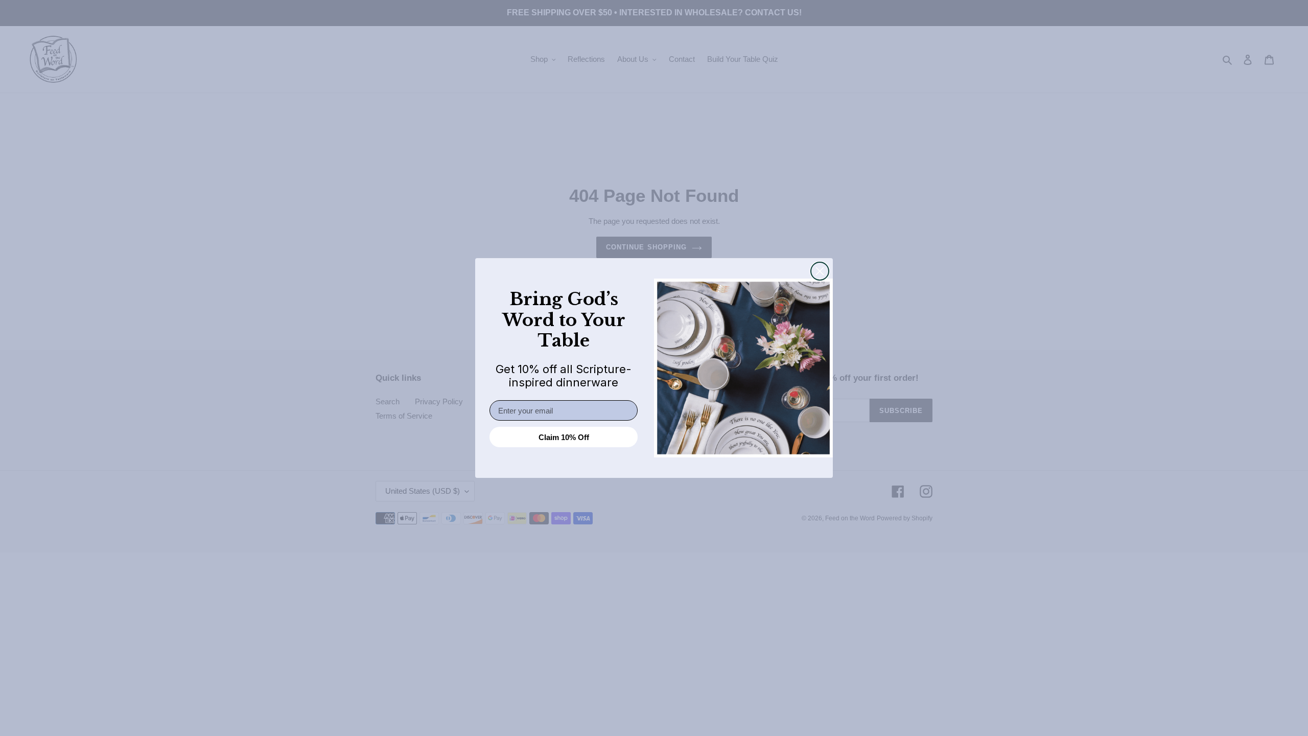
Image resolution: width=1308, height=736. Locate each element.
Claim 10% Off (564, 437)
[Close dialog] (820, 271)
